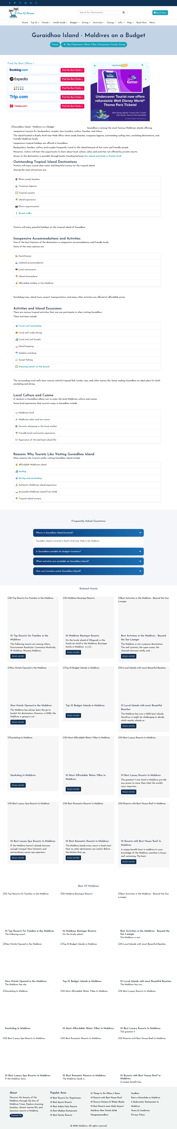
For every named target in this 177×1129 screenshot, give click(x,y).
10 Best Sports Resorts (61, 1102)
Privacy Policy (138, 1115)
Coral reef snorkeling (30, 326)
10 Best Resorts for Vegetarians (65, 1098)
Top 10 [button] (34, 23)
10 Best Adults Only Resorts (63, 1107)
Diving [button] (85, 23)
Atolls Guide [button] (59, 23)
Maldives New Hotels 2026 (104, 1111)
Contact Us (16, 1116)
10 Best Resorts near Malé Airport (107, 1106)
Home (25, 23)
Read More (18, 656)
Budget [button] (74, 23)
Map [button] (129, 23)
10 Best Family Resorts (61, 1115)
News (152, 23)
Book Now (160, 13)
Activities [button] (98, 23)
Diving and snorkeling (30, 478)
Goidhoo (135, 1093)
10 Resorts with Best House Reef (106, 1098)
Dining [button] (110, 23)
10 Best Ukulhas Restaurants (63, 1111)
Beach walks (25, 213)
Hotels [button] (45, 23)
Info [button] (120, 23)
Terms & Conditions (140, 1111)
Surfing (22, 471)
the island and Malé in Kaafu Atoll (102, 156)
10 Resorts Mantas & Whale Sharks (107, 1102)
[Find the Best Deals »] (19, 70)
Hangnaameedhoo (99, 1115)
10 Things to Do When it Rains (105, 1093)
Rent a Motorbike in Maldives (145, 1098)
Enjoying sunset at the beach (34, 367)
